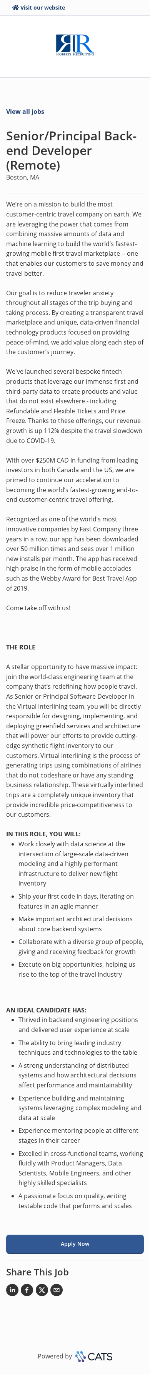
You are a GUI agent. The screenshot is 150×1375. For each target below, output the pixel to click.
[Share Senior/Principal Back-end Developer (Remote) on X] (42, 1291)
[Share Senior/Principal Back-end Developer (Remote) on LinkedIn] (12, 1291)
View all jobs (25, 111)
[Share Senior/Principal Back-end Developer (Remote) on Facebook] (27, 1291)
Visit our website (42, 7)
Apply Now (75, 1243)
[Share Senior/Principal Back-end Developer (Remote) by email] (56, 1291)
